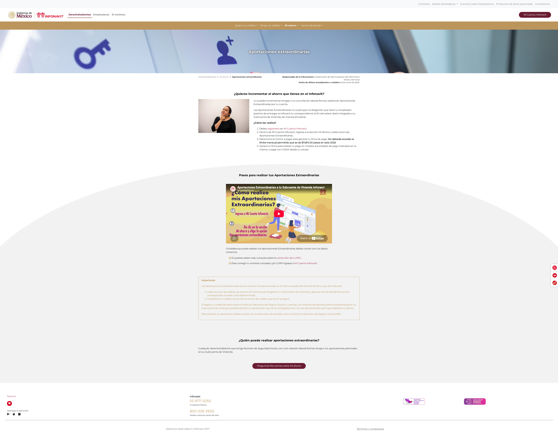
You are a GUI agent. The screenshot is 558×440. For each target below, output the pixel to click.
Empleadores (101, 14)
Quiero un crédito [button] (245, 25)
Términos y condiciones (370, 429)
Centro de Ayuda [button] (311, 25)
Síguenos (11, 396)
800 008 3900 (202, 411)
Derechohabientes (80, 14)
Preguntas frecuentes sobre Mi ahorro (279, 365)
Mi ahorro (224, 77)
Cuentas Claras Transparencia (477, 4)
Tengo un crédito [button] (270, 25)
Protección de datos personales (514, 4)
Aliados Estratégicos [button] (444, 4)
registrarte (274, 128)
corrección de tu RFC (289, 258)
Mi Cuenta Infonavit (535, 14)
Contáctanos (542, 4)
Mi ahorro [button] (291, 25)
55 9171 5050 (200, 401)
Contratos (424, 4)
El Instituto (118, 14)
